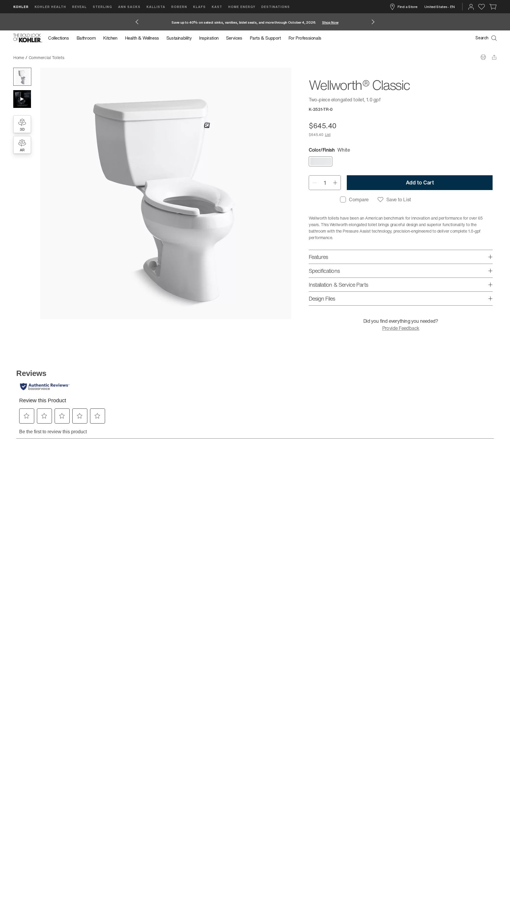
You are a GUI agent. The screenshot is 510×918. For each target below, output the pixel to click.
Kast (217, 6)
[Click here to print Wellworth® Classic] (483, 57)
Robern (179, 6)
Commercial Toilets (46, 57)
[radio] (320, 161)
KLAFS (199, 6)
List (328, 134)
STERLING (102, 6)
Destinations (275, 6)
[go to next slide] (373, 22)
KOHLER (21, 6)
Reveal (79, 6)
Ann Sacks (129, 6)
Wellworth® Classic (86, 57)
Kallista (155, 6)
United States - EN (439, 7)
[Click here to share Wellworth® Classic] (494, 57)
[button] (22, 77)
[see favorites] (481, 6)
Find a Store (407, 7)
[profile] (471, 6)
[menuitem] (60, 38)
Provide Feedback (400, 328)
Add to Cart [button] (420, 182)
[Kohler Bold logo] (27, 38)
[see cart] (493, 6)
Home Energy (241, 6)
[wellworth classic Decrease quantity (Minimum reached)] (314, 183)
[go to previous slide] (137, 22)
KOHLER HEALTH (50, 6)
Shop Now (330, 22)
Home (18, 57)
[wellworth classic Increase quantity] (335, 183)
